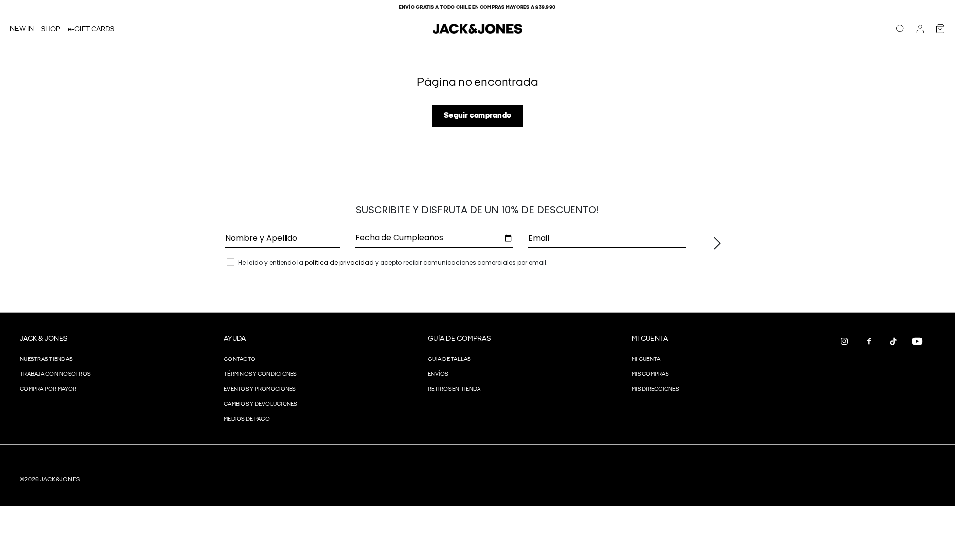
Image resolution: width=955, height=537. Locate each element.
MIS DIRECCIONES (655, 389)
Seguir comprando (477, 115)
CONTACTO (239, 359)
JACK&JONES (60, 479)
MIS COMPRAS (650, 374)
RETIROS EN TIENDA (454, 389)
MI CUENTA (650, 338)
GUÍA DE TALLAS (449, 359)
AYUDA (235, 338)
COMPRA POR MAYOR (48, 389)
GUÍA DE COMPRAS (459, 338)
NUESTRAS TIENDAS (46, 359)
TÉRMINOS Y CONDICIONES (260, 374)
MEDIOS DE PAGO (247, 419)
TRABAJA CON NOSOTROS (55, 374)
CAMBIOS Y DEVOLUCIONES (260, 404)
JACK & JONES (43, 338)
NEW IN (22, 28)
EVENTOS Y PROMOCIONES (259, 389)
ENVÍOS (438, 374)
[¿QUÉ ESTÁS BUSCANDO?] (900, 29)
